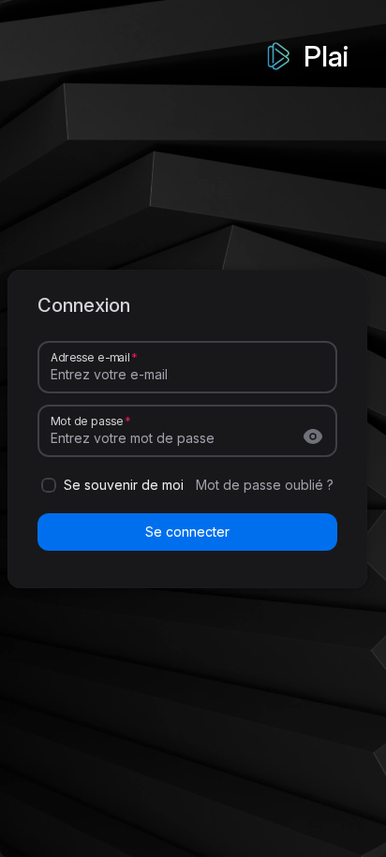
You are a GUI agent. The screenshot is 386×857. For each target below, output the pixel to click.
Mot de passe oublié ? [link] (265, 485)
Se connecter (187, 531)
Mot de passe (87, 419)
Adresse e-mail (90, 355)
